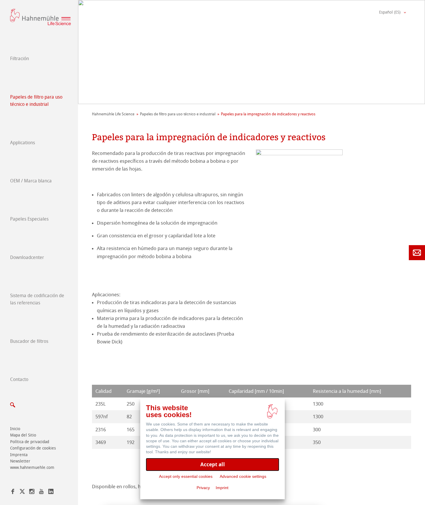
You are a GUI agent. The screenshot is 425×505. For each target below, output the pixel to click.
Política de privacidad (29, 441)
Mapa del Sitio (23, 435)
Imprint (222, 487)
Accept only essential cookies (185, 476)
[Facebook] (12, 492)
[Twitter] (22, 492)
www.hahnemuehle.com (32, 467)
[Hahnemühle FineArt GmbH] (40, 17)
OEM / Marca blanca (31, 181)
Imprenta (18, 454)
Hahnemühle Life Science (113, 114)
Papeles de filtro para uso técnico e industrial (36, 100)
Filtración (19, 58)
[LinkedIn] (50, 492)
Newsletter (20, 461)
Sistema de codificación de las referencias (37, 299)
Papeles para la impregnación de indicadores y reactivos (268, 114)
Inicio (15, 428)
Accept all (212, 464)
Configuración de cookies (33, 448)
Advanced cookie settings (243, 476)
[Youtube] (41, 492)
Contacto (19, 379)
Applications (22, 142)
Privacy (203, 487)
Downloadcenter (27, 257)
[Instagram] (31, 492)
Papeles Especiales (29, 219)
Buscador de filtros (29, 341)
